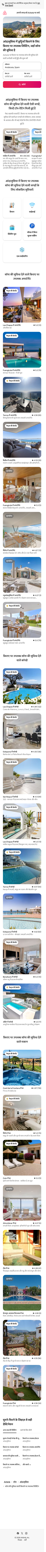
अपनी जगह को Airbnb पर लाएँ (28, 12)
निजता (20, 1540)
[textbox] (12, 76)
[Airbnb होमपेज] (5, 13)
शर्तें (25, 1540)
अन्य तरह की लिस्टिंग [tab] (9, 1430)
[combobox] (22, 67)
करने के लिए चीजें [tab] (26, 1430)
